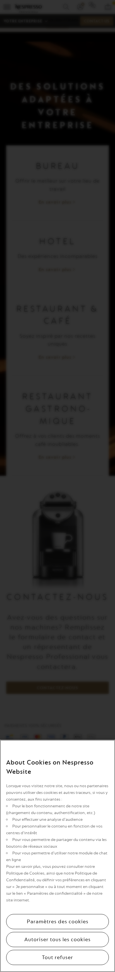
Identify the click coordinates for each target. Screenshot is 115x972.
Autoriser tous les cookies (57, 939)
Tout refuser (57, 957)
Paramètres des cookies (57, 921)
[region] (57, 856)
